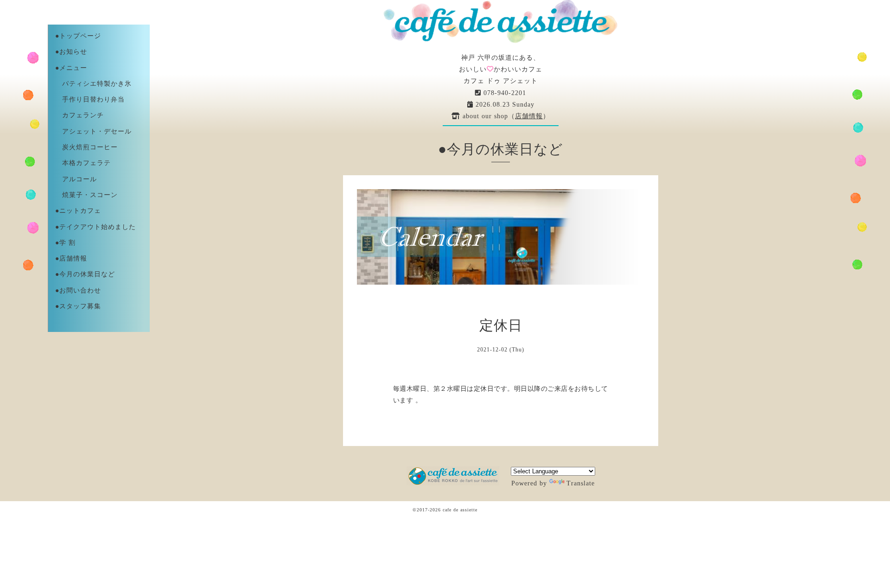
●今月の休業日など (85, 274)
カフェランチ (79, 115)
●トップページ (78, 35)
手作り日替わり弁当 (90, 99)
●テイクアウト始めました (95, 226)
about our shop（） (505, 116)
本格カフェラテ (83, 162)
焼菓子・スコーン (86, 194)
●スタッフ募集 (78, 306)
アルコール (76, 179)
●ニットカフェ (78, 210)
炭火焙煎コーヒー (86, 147)
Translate (580, 483)
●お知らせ (71, 51)
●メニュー (71, 67)
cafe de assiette (460, 509)
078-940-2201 (503, 92)
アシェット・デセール (93, 131)
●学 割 (65, 242)
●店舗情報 (71, 258)
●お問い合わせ (78, 290)
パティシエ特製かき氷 (93, 83)
